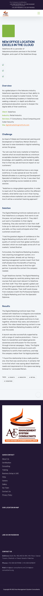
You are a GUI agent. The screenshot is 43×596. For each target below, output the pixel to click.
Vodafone (9, 381)
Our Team (5, 488)
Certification (6, 463)
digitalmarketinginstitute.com (17, 125)
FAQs (4, 477)
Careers (5, 481)
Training (5, 470)
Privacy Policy (7, 495)
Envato (12, 377)
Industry (22, 377)
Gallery (4, 484)
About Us (5, 459)
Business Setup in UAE (10, 473)
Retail (33, 377)
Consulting (6, 466)
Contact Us (6, 491)
